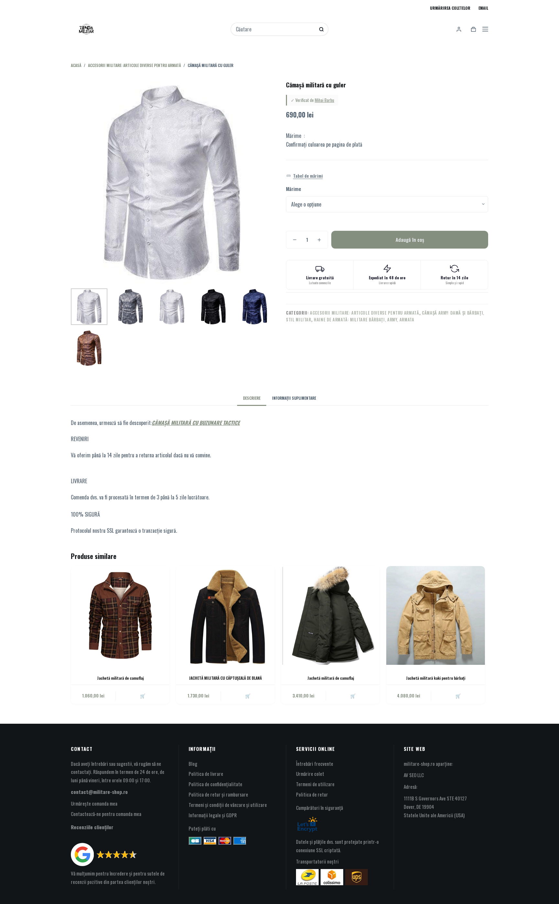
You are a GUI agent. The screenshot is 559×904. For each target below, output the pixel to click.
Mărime (293, 188)
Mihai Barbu (324, 100)
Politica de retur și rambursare (218, 794)
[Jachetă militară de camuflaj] (120, 615)
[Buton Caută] (321, 29)
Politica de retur (312, 794)
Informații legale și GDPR (213, 815)
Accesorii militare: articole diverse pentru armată (364, 312)
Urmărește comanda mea (94, 803)
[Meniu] (485, 29)
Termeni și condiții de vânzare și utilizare (228, 804)
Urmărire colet (310, 773)
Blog (193, 763)
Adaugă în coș (410, 239)
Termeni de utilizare (315, 783)
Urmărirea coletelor (450, 8)
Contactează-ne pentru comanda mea (106, 813)
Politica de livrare (206, 773)
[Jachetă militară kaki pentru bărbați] (435, 615)
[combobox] (275, 29)
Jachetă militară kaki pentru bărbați (435, 678)
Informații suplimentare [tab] (294, 398)
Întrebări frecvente (314, 763)
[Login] (458, 29)
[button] (304, 176)
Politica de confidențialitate (215, 783)
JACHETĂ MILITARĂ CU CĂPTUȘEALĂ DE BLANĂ (225, 678)
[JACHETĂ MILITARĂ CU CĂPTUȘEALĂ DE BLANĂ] (225, 615)
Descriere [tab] (251, 398)
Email (483, 8)
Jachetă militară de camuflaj (120, 678)
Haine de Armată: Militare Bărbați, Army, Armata (364, 319)
